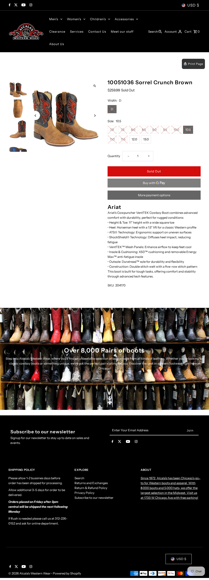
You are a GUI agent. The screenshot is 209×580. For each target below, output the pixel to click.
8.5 (144, 130)
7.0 (112, 130)
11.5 (123, 139)
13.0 (146, 139)
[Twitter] (15, 5)
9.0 (154, 130)
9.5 (165, 130)
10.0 (176, 130)
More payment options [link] (154, 195)
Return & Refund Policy (90, 488)
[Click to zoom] (94, 85)
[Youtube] (23, 5)
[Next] (94, 115)
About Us (56, 44)
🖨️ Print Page (193, 64)
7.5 (123, 130)
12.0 (134, 139)
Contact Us (97, 31)
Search (79, 478)
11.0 (112, 139)
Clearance (57, 31)
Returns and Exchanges (91, 483)
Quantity (114, 156)
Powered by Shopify (67, 573)
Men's (53, 19)
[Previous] (35, 115)
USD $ (193, 5)
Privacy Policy (84, 493)
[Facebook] (9, 5)
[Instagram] (30, 5)
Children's (98, 19)
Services (76, 31)
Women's (74, 19)
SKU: (111, 285)
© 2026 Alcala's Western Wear (29, 573)
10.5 (188, 130)
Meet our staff (122, 31)
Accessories (124, 19)
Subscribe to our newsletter (93, 498)
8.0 (133, 130)
